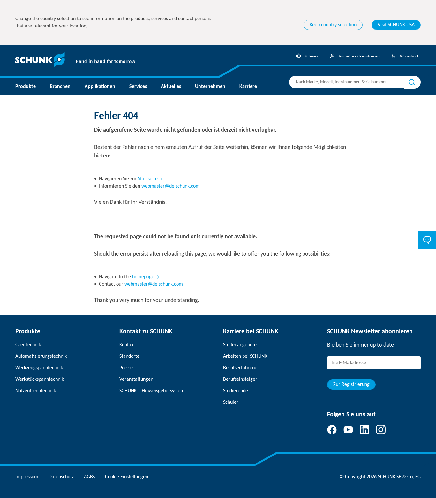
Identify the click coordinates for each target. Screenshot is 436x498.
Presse (126, 368)
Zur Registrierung (351, 384)
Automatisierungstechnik (41, 356)
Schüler (230, 402)
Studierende (235, 391)
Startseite (148, 178)
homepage (143, 277)
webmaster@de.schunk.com (170, 186)
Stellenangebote (240, 345)
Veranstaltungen (136, 379)
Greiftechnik (28, 345)
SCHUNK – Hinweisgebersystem (151, 391)
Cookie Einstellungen (126, 476)
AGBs (89, 476)
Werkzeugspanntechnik (39, 368)
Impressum (26, 476)
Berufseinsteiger (240, 379)
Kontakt (127, 345)
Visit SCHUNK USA (396, 24)
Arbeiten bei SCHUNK (245, 356)
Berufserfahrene (240, 368)
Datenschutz (61, 476)
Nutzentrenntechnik (35, 391)
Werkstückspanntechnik (39, 379)
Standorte (129, 356)
